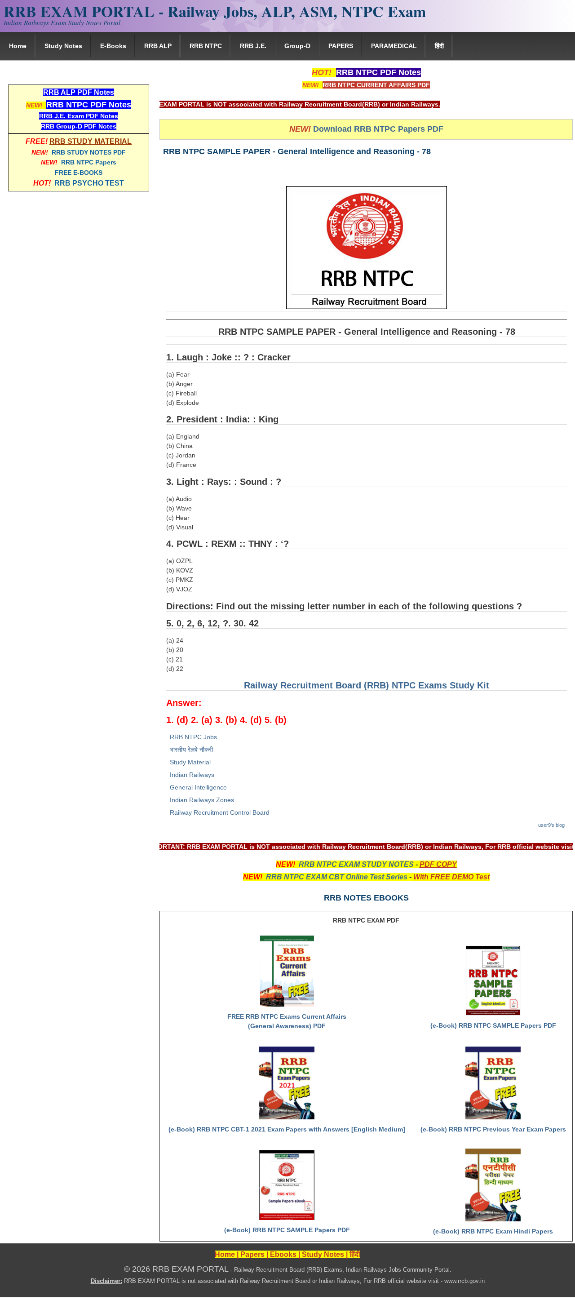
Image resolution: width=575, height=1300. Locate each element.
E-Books (113, 45)
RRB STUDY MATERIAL (90, 141)
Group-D (297, 45)
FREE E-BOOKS (78, 172)
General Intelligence (198, 787)
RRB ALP (158, 45)
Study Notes (63, 45)
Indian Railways (192, 774)
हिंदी (439, 45)
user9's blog (551, 825)
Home (18, 45)
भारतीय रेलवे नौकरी (191, 749)
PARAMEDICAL (394, 45)
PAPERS (340, 45)
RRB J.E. (253, 45)
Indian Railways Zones (202, 799)
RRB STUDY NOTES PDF (89, 152)
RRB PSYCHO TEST (89, 183)
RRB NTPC (206, 45)
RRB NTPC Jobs (193, 737)
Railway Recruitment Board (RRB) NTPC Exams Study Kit (366, 685)
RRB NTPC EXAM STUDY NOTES (356, 864)
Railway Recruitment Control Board (220, 812)
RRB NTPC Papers (88, 162)
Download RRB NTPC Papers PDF (378, 128)
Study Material (190, 762)
